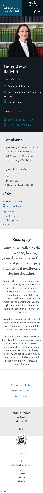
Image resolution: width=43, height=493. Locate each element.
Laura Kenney (9, 216)
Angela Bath (8, 211)
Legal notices (21, 474)
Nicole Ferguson (10, 220)
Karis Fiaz (7, 224)
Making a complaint (21, 413)
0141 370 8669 (14, 205)
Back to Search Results (21, 390)
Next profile (23, 396)
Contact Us (21, 417)
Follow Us (19, 421)
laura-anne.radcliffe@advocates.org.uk (23, 94)
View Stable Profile (14, 111)
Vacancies (21, 481)
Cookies (21, 470)
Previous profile (20, 385)
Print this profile (19, 124)
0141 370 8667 (14, 101)
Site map (21, 477)
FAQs (21, 429)
